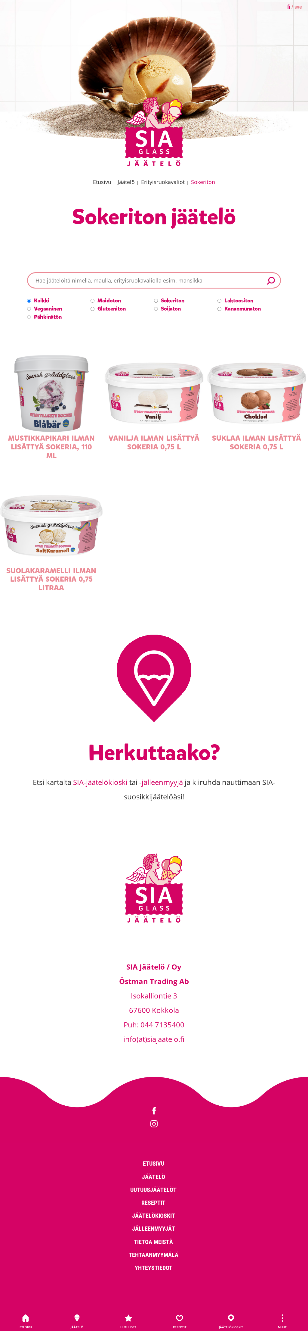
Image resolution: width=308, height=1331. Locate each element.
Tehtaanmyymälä (153, 1254)
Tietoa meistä (153, 1241)
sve (298, 6)
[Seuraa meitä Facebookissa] (154, 1112)
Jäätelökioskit (231, 1327)
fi (288, 6)
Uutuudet (128, 1327)
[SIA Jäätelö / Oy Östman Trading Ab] (154, 165)
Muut (282, 1327)
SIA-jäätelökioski (100, 782)
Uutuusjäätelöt (153, 1189)
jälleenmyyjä (162, 782)
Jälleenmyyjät (153, 1228)
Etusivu (26, 1327)
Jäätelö (77, 1327)
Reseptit (179, 1327)
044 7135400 (162, 1024)
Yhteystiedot (153, 1267)
